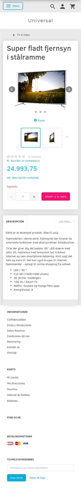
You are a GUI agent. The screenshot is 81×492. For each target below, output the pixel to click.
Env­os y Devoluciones (19, 325)
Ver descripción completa (23, 177)
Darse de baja (37, 477)
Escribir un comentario (25, 160)
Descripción (15, 221)
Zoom (41, 120)
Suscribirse (16, 477)
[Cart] (72, 6)
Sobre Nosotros (16, 330)
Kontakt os (13, 347)
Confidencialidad (16, 319)
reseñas (34, 156)
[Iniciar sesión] (62, 6)
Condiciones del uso (18, 336)
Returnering (13, 341)
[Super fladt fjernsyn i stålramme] (40, 89)
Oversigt (12, 352)
